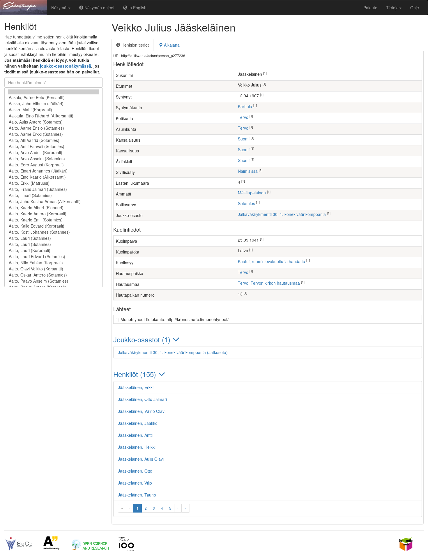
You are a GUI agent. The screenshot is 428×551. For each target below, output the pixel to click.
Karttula (245, 106)
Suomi (244, 139)
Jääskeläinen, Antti (135, 435)
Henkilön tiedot (134, 45)
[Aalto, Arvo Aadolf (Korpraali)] (53, 152)
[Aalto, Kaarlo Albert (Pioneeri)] (53, 208)
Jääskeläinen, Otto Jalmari (142, 399)
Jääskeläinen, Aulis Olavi (141, 459)
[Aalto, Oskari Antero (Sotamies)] (53, 275)
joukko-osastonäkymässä (65, 66)
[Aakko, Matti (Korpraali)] (53, 110)
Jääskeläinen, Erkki (135, 387)
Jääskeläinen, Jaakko (138, 423)
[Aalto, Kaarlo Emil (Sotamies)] (53, 220)
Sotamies (246, 203)
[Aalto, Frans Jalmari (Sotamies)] (53, 189)
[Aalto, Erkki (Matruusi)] (53, 183)
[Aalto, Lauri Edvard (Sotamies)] (53, 257)
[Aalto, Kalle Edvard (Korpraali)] (53, 226)
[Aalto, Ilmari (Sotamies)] (53, 195)
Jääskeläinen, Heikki (136, 447)
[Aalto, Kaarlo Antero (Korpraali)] (53, 214)
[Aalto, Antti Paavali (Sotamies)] (53, 146)
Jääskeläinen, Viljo (135, 483)
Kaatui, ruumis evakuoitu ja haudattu (271, 261)
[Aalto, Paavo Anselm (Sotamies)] (53, 281)
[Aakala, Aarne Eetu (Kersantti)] (53, 97)
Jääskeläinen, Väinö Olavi (141, 411)
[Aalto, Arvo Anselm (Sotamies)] (53, 159)
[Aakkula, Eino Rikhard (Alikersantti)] (53, 116)
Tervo (243, 117)
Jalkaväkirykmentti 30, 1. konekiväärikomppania (282, 214)
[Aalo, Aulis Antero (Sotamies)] (53, 122)
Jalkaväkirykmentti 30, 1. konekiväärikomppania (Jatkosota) (173, 352)
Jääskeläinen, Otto (135, 471)
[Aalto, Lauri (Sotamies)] (53, 238)
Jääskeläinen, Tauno (137, 495)
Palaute (370, 7)
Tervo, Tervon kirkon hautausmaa (269, 283)
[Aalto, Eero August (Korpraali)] (53, 165)
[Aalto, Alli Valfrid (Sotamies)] (53, 140)
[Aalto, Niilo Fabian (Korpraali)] (53, 263)
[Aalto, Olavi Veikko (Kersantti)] (53, 269)
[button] (267, 339)
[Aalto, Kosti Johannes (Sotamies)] (53, 232)
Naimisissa (248, 171)
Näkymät (59, 7)
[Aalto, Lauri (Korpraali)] (53, 250)
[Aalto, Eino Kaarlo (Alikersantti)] (53, 177)
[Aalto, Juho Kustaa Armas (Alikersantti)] (53, 201)
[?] (53, 91)
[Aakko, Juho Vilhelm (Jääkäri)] (53, 104)
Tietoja (392, 7)
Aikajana (171, 45)
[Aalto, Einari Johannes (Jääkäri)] (53, 171)
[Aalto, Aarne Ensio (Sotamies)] (53, 128)
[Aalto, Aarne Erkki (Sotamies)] (53, 134)
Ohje (414, 7)
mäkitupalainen (252, 193)
